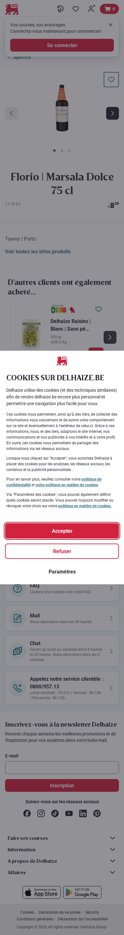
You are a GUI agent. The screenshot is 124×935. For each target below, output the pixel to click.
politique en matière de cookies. (85, 506)
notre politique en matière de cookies (67, 485)
